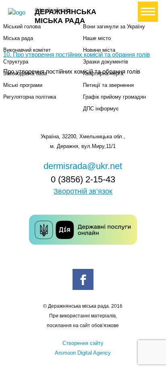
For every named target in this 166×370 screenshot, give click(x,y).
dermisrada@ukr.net (83, 166)
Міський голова (22, 26)
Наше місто (97, 38)
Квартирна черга (103, 73)
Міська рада (18, 38)
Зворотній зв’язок (83, 191)
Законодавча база (25, 73)
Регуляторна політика (29, 97)
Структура (15, 62)
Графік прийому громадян (114, 97)
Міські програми (22, 85)
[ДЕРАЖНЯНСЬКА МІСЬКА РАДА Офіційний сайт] (18, 12)
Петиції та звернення (108, 85)
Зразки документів (105, 62)
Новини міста (99, 50)
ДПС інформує (101, 109)
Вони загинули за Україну (114, 26)
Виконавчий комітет (27, 50)
